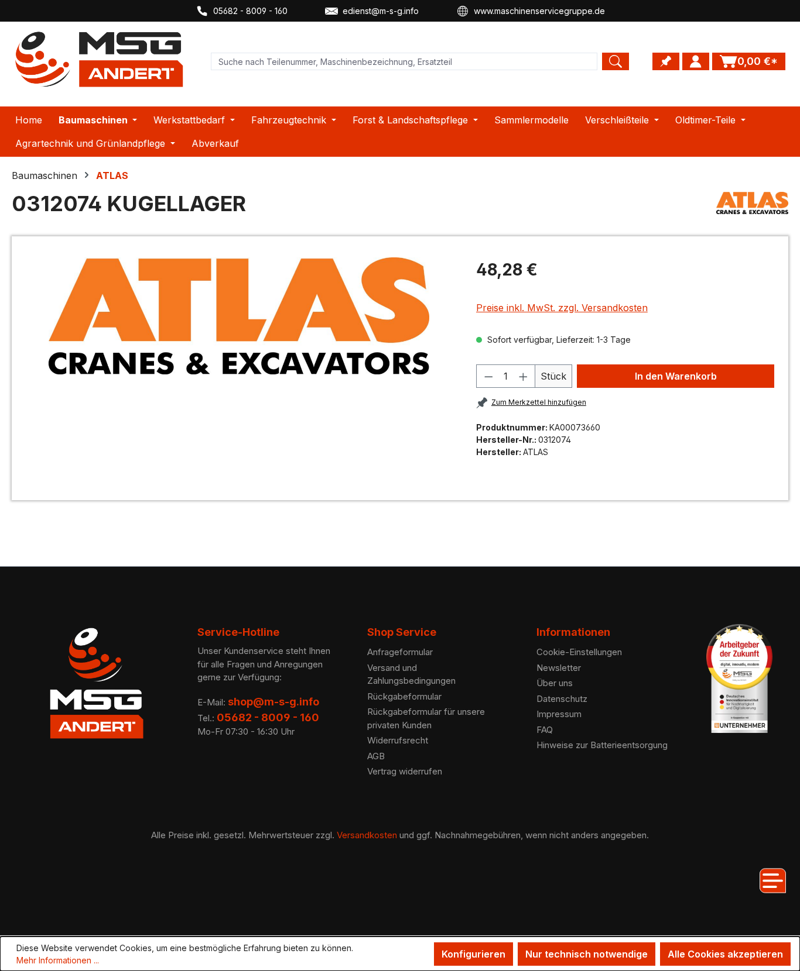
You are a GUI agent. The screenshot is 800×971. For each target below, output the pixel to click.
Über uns (554, 682)
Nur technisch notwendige (586, 954)
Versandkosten (367, 835)
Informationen (573, 632)
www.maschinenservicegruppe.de (539, 11)
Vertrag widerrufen (404, 771)
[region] (239, 315)
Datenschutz (561, 698)
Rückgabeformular (404, 696)
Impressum (559, 713)
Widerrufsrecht (397, 740)
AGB (376, 756)
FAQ (544, 729)
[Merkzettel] (665, 61)
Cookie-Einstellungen (579, 651)
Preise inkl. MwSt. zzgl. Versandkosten (562, 308)
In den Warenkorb (676, 376)
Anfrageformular (400, 651)
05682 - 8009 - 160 (250, 11)
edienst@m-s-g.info (381, 11)
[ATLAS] (752, 208)
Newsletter (558, 667)
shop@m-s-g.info (273, 701)
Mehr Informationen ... (57, 960)
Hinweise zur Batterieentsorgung (602, 744)
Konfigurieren (473, 954)
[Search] (615, 61)
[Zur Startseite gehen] (99, 59)
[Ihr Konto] (695, 61)
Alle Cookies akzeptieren (725, 954)
